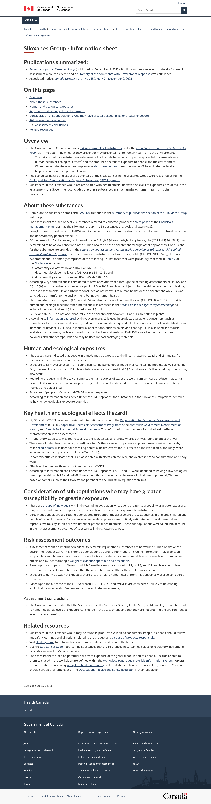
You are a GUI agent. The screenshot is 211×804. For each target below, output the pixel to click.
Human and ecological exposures (51, 106)
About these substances (45, 102)
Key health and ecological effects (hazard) (57, 111)
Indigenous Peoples (143, 750)
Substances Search (52, 647)
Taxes (27, 784)
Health (42, 29)
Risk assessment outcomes (47, 120)
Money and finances (89, 784)
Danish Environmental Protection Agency (72, 429)
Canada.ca (29, 29)
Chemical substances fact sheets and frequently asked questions (150, 29)
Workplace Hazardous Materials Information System (138, 660)
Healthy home (45, 642)
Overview (35, 97)
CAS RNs (84, 213)
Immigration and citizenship (39, 750)
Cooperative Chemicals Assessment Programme (91, 425)
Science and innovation (145, 743)
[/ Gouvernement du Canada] (49, 9)
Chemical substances (100, 29)
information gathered (61, 318)
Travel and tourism (34, 757)
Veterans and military (144, 757)
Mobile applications (52, 796)
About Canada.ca (76, 796)
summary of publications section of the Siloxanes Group (149, 213)
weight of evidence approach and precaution (99, 561)
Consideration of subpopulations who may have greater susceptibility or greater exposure (89, 116)
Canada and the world (90, 777)
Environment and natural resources (97, 743)
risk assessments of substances (101, 148)
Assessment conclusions (51, 125)
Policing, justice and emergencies (96, 763)
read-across (46, 448)
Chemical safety (76, 29)
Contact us (29, 710)
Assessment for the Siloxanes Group (52, 69)
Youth (136, 763)
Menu (29, 20)
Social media (30, 796)
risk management (106, 166)
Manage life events (143, 770)
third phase (142, 222)
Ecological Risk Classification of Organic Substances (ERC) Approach (74, 180)
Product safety (57, 29)
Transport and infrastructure (94, 770)
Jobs (26, 743)
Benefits (28, 770)
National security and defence (94, 750)
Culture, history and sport (92, 757)
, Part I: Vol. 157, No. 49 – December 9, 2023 (93, 79)
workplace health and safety (85, 665)
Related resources (41, 129)
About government (143, 732)
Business (28, 763)
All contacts (30, 732)
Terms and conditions (101, 796)
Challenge (41, 263)
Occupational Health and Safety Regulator (106, 670)
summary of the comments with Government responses (114, 74)
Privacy (121, 796)
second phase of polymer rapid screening (146, 305)
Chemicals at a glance (38, 35)
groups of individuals (57, 505)
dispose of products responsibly (133, 637)
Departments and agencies (93, 732)
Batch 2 (171, 259)
